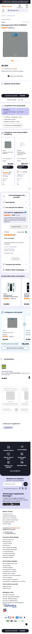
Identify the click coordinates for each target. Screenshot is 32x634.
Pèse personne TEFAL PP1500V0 (7, 333)
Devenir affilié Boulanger (10, 599)
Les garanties (7, 565)
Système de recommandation (12, 575)
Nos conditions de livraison (10, 520)
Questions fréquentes (9, 516)
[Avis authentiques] (19, 213)
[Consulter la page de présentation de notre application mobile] (7, 504)
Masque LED (8, 427)
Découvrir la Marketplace (10, 601)
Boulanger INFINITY (8, 557)
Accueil (3, 15)
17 (13, 28)
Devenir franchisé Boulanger (11, 597)
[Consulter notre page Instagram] (26, 489)
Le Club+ (14, 68)
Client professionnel (9, 555)
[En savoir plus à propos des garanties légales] (22, 100)
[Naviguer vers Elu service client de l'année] (15, 610)
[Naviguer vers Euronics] (15, 606)
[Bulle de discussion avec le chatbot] (26, 624)
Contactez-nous (8, 514)
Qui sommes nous (8, 539)
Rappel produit (7, 586)
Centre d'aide (7, 524)
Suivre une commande (9, 518)
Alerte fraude (7, 588)
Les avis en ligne (7, 577)
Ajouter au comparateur (16, 76)
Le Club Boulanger (8, 551)
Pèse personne (11, 15)
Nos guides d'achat (8, 522)
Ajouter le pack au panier (15, 348)
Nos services (6, 545)
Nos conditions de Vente (10, 563)
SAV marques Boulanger (10, 549)
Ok (25, 484)
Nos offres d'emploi (8, 595)
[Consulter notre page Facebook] (20, 489)
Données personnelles (9, 569)
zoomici (21, 71)
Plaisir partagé (7, 541)
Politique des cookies (9, 573)
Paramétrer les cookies (9, 571)
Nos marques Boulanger (10, 547)
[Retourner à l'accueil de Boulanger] (7, 6)
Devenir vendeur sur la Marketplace (13, 603)
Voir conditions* (15, 471)
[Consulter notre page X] (23, 489)
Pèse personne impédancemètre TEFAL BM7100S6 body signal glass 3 (10, 297)
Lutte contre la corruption (10, 579)
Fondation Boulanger (9, 553)
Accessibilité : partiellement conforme (14, 581)
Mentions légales (8, 567)
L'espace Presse (7, 543)
